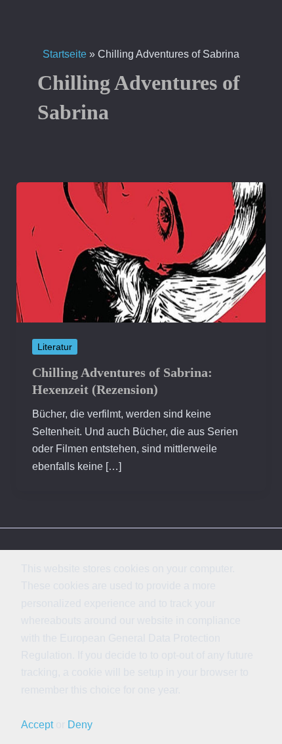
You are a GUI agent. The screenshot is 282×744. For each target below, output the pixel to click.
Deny (80, 724)
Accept (37, 724)
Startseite (65, 54)
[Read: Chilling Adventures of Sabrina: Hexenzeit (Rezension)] (141, 251)
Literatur (54, 347)
